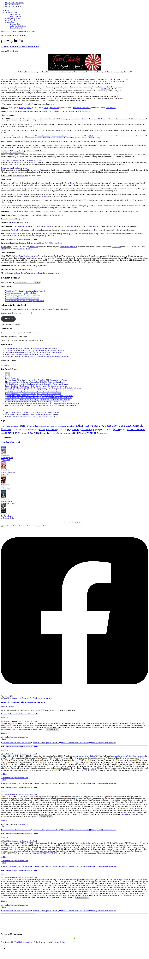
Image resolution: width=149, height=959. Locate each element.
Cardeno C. (14, 429)
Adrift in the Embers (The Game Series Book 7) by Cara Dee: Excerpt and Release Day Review (38, 398)
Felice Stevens (60, 429)
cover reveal (30, 429)
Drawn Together (48, 234)
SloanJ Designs (60, 942)
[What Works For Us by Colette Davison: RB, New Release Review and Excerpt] (33, 392)
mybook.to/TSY (78, 797)
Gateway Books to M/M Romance (20, 46)
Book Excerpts (127, 425)
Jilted (2, 487)
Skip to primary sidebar (13, 7)
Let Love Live (111, 108)
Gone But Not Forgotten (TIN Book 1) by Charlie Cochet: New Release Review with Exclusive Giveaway (42, 390)
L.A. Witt (110, 429)
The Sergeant (68, 226)
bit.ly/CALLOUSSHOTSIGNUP (44, 853)
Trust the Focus (118, 226)
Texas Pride (13, 111)
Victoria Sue (105, 433)
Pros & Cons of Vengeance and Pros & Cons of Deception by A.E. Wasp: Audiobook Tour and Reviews (41, 405)
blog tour (93, 425)
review (50, 273)
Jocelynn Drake (8, 503)
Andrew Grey (53, 426)
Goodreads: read (10, 442)
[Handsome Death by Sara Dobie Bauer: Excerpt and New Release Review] (31, 414)
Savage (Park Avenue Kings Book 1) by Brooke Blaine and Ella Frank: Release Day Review (37, 356)
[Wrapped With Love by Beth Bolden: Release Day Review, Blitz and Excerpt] (7, 410)
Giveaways (87, 429)
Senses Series (46, 226)
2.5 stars (3, 426)
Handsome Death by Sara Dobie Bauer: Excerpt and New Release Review (31, 416)
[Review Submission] (7, 376)
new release (35, 432)
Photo (5, 733)
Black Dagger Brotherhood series (25, 256)
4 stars (21, 425)
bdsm (86, 426)
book (37, 273)
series (100, 433)
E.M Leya (84, 200)
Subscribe (8, 319)
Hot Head (137, 234)
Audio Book (71, 426)
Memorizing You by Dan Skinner (12, 153)
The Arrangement (7, 501)
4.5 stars (29, 426)
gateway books (15, 273)
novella (46, 433)
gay (41, 273)
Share (4, 739)
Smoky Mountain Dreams (21, 226)
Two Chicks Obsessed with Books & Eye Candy (18, 32)
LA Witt (90, 136)
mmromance (12, 432)
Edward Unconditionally (113, 234)
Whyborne (73, 211)
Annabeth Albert (62, 426)
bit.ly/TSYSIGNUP (128, 814)
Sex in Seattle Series (21, 239)
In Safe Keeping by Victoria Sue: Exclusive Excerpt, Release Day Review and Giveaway (36, 386)
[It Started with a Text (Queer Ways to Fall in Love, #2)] (3, 468)
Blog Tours (105, 425)
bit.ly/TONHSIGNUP (88, 770)
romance (56, 273)
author (33, 273)
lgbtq (45, 273)
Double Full (105, 89)
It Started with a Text (8, 472)
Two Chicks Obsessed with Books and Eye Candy (19, 714)
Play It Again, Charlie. (24, 249)
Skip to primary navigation (14, 3)
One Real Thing (14, 219)
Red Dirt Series (54, 111)
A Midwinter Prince (55, 243)
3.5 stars (14, 426)
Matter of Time (86, 234)
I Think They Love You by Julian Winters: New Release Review (27, 354)
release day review (65, 433)
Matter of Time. (133, 211)
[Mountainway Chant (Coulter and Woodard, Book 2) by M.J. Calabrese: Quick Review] (36, 380)
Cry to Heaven (70, 183)
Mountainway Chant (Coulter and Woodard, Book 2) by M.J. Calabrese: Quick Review (35, 382)
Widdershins (28, 141)
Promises (14, 230)
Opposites (37, 147)
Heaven (12, 234)
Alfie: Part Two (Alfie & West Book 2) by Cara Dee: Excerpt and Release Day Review (35, 351)
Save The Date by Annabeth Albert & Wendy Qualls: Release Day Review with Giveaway (36, 402)
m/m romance (136, 429)
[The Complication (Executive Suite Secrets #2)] (3, 512)
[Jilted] (3, 483)
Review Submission (12, 378)
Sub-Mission (42, 196)
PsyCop (96, 211)
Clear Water (113, 211)
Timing (14, 222)
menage (3, 433)
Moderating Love (7, 458)
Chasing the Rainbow (51, 108)
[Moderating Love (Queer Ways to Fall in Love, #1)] (3, 454)
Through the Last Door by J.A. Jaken (14, 168)
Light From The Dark (49, 211)
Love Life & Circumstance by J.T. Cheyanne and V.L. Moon (22, 160)
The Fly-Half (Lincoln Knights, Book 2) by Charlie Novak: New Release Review (33, 352)
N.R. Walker (24, 433)
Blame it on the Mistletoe (20, 236)
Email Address (6, 313)
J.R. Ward (101, 119)
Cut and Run (33, 247)
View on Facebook (14, 737)
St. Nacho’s (25, 211)
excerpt (43, 429)
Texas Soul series (44, 136)
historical (105, 429)
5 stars (35, 426)
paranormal (53, 433)
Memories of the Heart (20, 176)
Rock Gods (21, 215)
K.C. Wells (19, 194)
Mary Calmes (28, 111)
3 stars (8, 426)
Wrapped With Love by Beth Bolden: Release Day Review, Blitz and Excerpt (32, 412)
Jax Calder (6, 460)
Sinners (3, 249)
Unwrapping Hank (37, 236)
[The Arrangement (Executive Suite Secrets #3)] (3, 497)
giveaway (75, 429)
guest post (99, 429)
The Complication (7, 516)
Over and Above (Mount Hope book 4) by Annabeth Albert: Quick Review (31, 349)
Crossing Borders (62, 234)
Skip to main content (12, 5)
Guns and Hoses (43, 215)
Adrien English (19, 243)
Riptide (84, 433)
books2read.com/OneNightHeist (84, 756)
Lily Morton (123, 429)
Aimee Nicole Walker (44, 426)
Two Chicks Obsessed (22, 942)
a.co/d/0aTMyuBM (92, 723)
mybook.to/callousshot (86, 843)
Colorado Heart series (59, 136)
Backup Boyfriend (25, 108)
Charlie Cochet (21, 429)
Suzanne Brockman (89, 119)
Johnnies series (94, 226)
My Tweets (5, 365)
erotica (37, 429)
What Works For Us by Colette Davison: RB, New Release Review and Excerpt (33, 394)
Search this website (7, 282)
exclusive (52, 429)
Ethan (58, 130)
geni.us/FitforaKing (83, 880)
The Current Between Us (81, 108)
